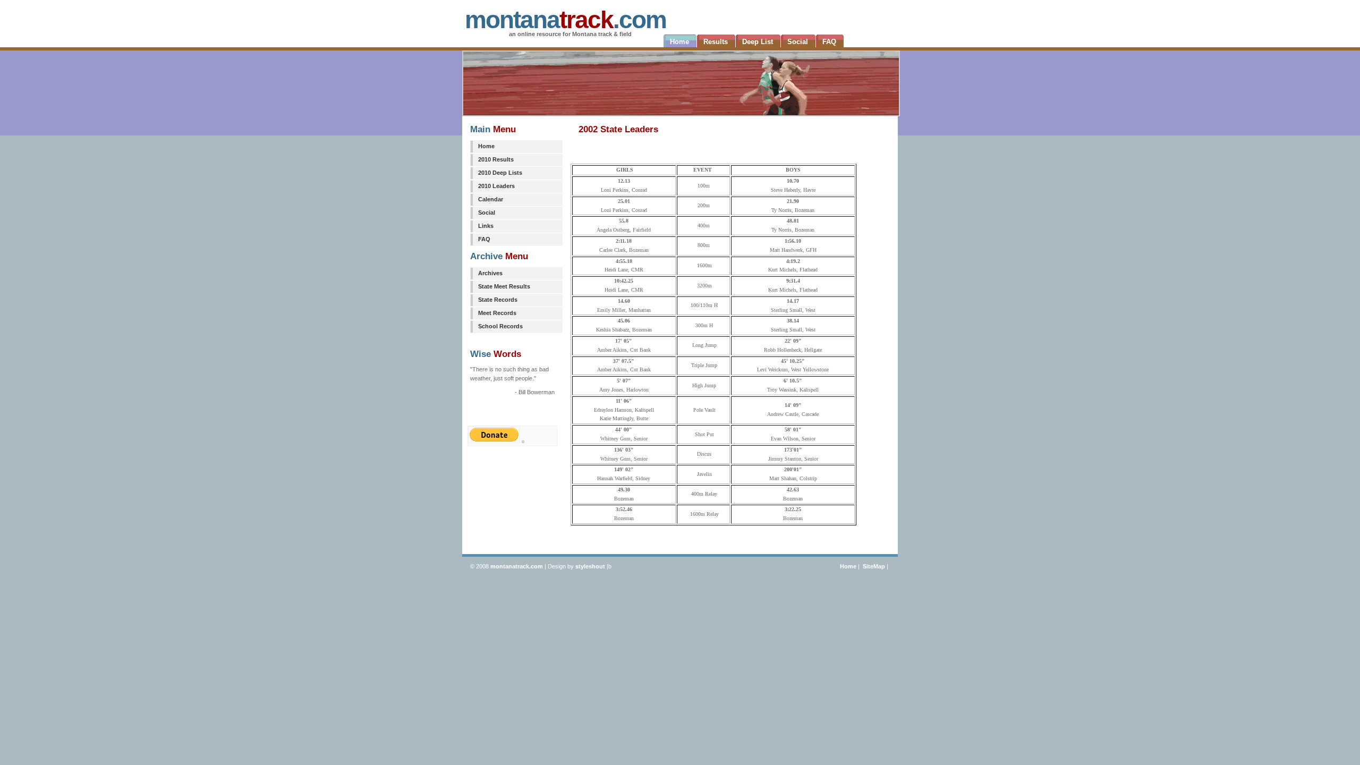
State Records (497, 299)
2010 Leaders (496, 186)
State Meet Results (504, 286)
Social (486, 212)
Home (486, 146)
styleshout (590, 566)
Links (486, 226)
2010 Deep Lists (500, 172)
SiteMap (874, 566)
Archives (490, 273)
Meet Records (497, 313)
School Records (500, 326)
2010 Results (496, 159)
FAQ (484, 239)
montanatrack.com (516, 566)
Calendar (490, 199)
